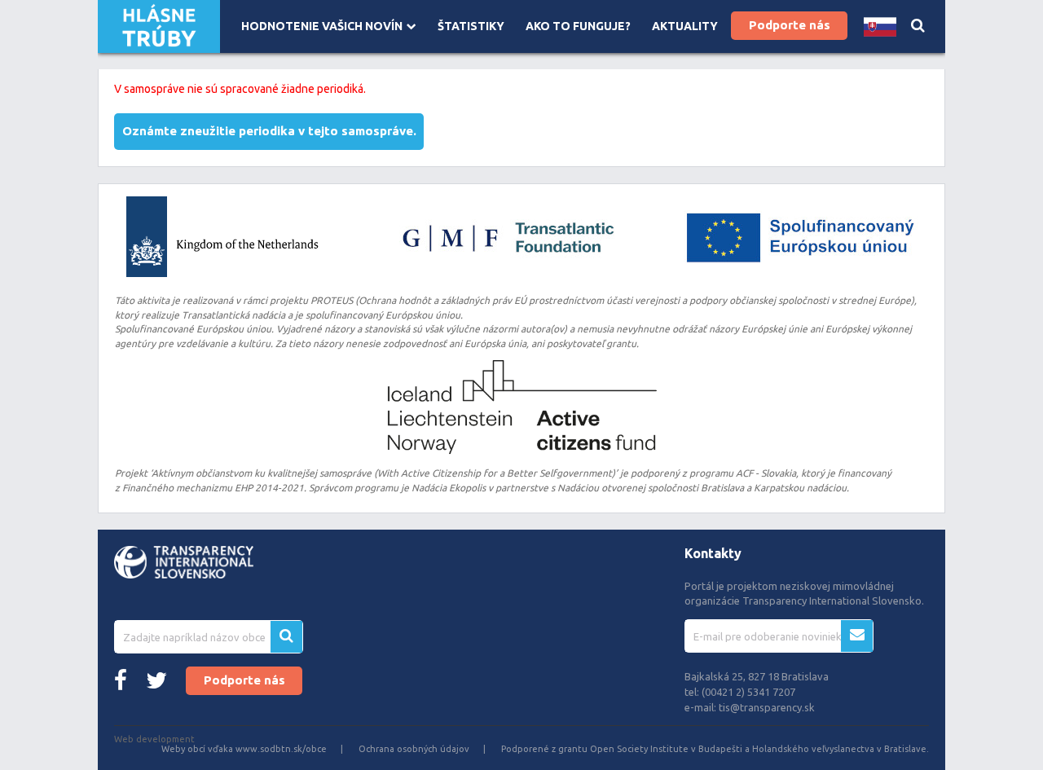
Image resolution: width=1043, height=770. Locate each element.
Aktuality (685, 26)
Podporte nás (789, 25)
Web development (154, 739)
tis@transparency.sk (767, 707)
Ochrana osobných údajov (414, 749)
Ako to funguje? (578, 26)
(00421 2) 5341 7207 (748, 691)
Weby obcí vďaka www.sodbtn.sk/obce (244, 749)
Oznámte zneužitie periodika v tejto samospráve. (269, 131)
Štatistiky (471, 26)
